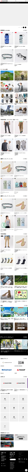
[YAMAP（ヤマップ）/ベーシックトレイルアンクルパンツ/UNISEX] (7, 241)
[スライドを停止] (21, 27)
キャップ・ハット (12, 467)
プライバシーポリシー (21, 455)
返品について (2, 457)
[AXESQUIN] (7, 362)
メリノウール (11, 468)
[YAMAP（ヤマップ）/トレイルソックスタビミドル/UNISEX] (7, 260)
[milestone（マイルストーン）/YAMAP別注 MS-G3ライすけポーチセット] (7, 55)
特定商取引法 (20, 453)
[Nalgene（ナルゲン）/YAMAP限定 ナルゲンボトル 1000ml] (7, 38)
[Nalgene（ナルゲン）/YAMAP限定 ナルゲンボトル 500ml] (21, 38)
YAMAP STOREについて (21, 452)
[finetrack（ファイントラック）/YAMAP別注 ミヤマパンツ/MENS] (7, 127)
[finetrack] (7, 370)
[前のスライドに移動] (23, 27)
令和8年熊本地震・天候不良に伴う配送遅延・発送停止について (14, 2)
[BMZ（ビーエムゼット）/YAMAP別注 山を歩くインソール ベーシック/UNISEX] (21, 241)
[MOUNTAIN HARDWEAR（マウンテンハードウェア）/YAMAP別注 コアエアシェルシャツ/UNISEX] (7, 144)
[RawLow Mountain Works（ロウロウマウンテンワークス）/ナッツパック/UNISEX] (21, 55)
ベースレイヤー (11, 464)
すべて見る (25, 305)
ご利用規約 (20, 454)
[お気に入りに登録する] (12, 32)
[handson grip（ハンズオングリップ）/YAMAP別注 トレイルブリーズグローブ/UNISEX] (21, 144)
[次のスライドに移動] (25, 27)
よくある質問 (4, 465)
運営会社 (20, 456)
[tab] (18, 27)
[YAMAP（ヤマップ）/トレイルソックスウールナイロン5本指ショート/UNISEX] (21, 260)
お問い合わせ (2, 460)
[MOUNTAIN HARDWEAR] (21, 362)
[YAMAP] (21, 370)
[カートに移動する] (25, 0)
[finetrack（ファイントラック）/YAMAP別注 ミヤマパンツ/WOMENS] (21, 127)
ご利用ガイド (4, 463)
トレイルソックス (12, 465)
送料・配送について (3, 456)
